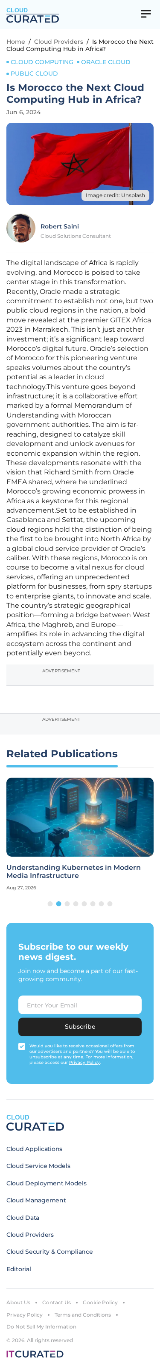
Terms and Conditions (83, 1315)
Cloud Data (22, 1217)
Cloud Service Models (38, 1166)
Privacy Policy (24, 1315)
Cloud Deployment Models (46, 1183)
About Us (18, 1302)
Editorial (18, 1269)
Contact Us (56, 1302)
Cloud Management (36, 1200)
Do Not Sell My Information (41, 1326)
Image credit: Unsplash (115, 195)
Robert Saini (60, 226)
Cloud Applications (34, 1149)
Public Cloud (34, 73)
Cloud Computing (42, 62)
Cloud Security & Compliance (49, 1251)
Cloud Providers (58, 41)
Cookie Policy (100, 1302)
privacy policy (84, 1062)
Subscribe (80, 1026)
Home (15, 41)
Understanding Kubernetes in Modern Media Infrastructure (73, 871)
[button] (50, 903)
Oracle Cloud (106, 62)
